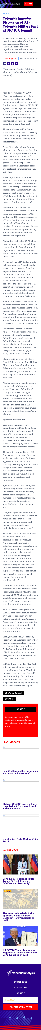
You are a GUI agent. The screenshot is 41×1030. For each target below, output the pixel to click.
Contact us (20, 987)
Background (20, 982)
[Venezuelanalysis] (11, 4)
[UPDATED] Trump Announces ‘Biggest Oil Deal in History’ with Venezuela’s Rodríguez (20, 952)
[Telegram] (30, 1018)
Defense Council (13, 693)
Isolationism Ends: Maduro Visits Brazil (20, 840)
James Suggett (9, 58)
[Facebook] (23, 1018)
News (6, 13)
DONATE (21, 709)
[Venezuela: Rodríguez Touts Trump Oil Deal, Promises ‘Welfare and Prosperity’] (20, 864)
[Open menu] (35, 4)
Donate (28, 4)
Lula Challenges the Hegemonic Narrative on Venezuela (20, 772)
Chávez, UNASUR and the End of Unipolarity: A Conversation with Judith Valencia (20, 806)
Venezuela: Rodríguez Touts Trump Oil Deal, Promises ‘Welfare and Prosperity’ (18, 881)
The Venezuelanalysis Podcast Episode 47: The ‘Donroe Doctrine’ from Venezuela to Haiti (20, 917)
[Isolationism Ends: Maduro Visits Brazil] (21, 824)
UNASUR (9, 699)
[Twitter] (17, 1018)
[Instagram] (10, 1018)
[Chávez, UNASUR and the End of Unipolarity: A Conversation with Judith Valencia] (21, 789)
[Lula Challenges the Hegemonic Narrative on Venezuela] (21, 756)
